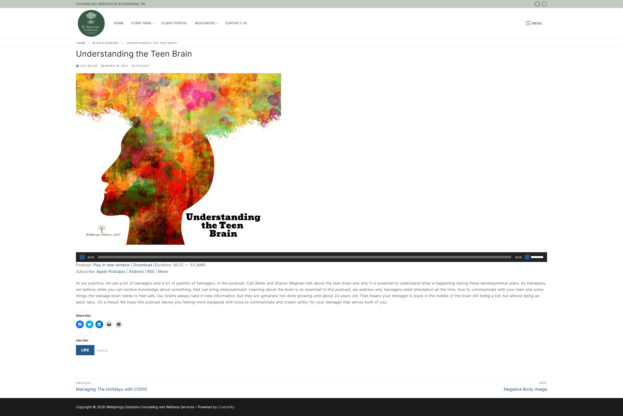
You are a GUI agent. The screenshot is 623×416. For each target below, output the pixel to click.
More (163, 271)
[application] (311, 257)
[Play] (82, 257)
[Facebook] (537, 4)
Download (142, 264)
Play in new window (111, 264)
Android (136, 271)
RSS (151, 271)
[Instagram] (544, 4)
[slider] (538, 256)
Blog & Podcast (105, 43)
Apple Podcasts (110, 271)
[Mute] (527, 257)
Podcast (142, 66)
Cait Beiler (88, 66)
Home (81, 43)
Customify (226, 407)
